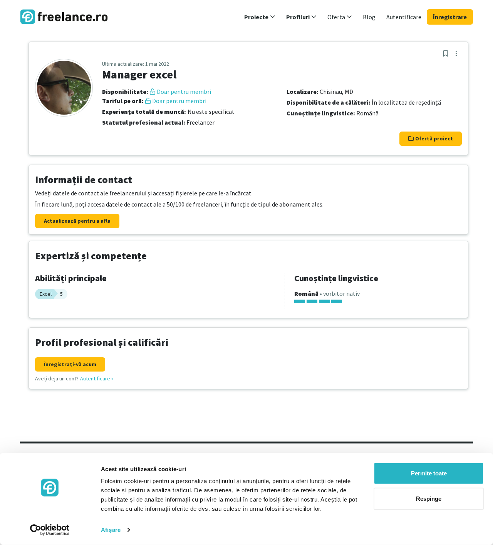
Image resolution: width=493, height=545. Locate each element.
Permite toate (429, 473)
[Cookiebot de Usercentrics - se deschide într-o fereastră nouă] (50, 530)
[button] (260, 17)
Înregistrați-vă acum (70, 364)
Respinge (428, 498)
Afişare (111, 530)
